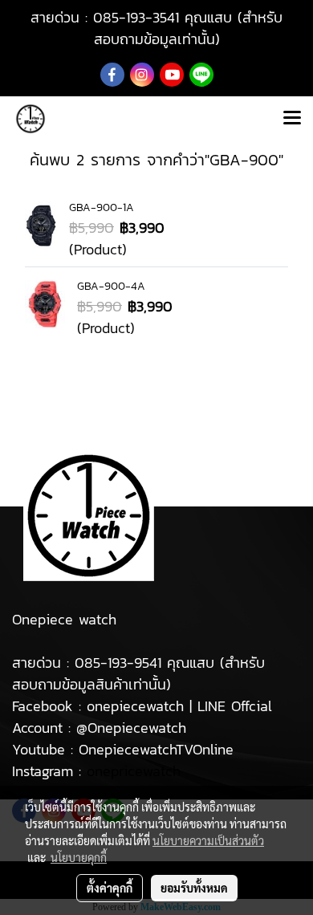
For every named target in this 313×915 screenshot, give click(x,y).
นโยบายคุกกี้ (79, 857)
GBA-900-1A (101, 207)
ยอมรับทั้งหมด (194, 887)
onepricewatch (134, 771)
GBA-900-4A (111, 286)
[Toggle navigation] (292, 118)
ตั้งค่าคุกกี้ (109, 887)
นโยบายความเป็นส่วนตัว (208, 840)
